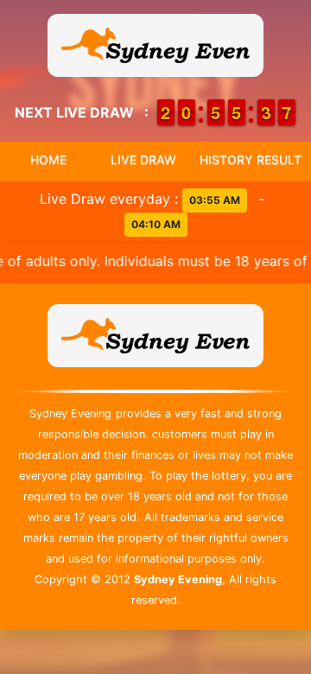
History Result (250, 159)
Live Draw (143, 159)
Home (48, 159)
